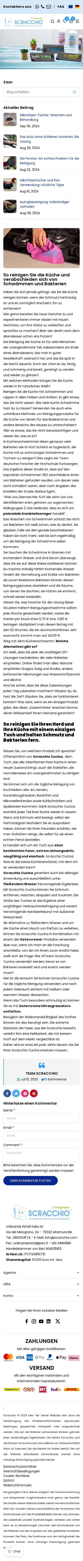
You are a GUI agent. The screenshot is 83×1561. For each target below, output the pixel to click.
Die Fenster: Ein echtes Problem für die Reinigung (49, 160)
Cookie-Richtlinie (16, 1476)
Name (9, 1110)
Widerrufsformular (17, 1485)
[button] (73, 6)
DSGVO (8, 1480)
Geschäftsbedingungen (21, 1471)
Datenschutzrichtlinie (19, 1466)
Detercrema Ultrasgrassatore (45, 1006)
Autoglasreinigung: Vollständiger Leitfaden (44, 204)
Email (8, 1127)
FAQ (61, 6)
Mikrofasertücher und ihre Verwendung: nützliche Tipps (42, 182)
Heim (36, 56)
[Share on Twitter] (16, 1093)
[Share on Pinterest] (34, 1093)
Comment (12, 1144)
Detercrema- (31, 939)
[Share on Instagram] (25, 1093)
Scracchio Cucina (18, 873)
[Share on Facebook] (7, 1093)
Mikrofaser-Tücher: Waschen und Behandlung (46, 117)
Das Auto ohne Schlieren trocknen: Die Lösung (49, 139)
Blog (47, 56)
